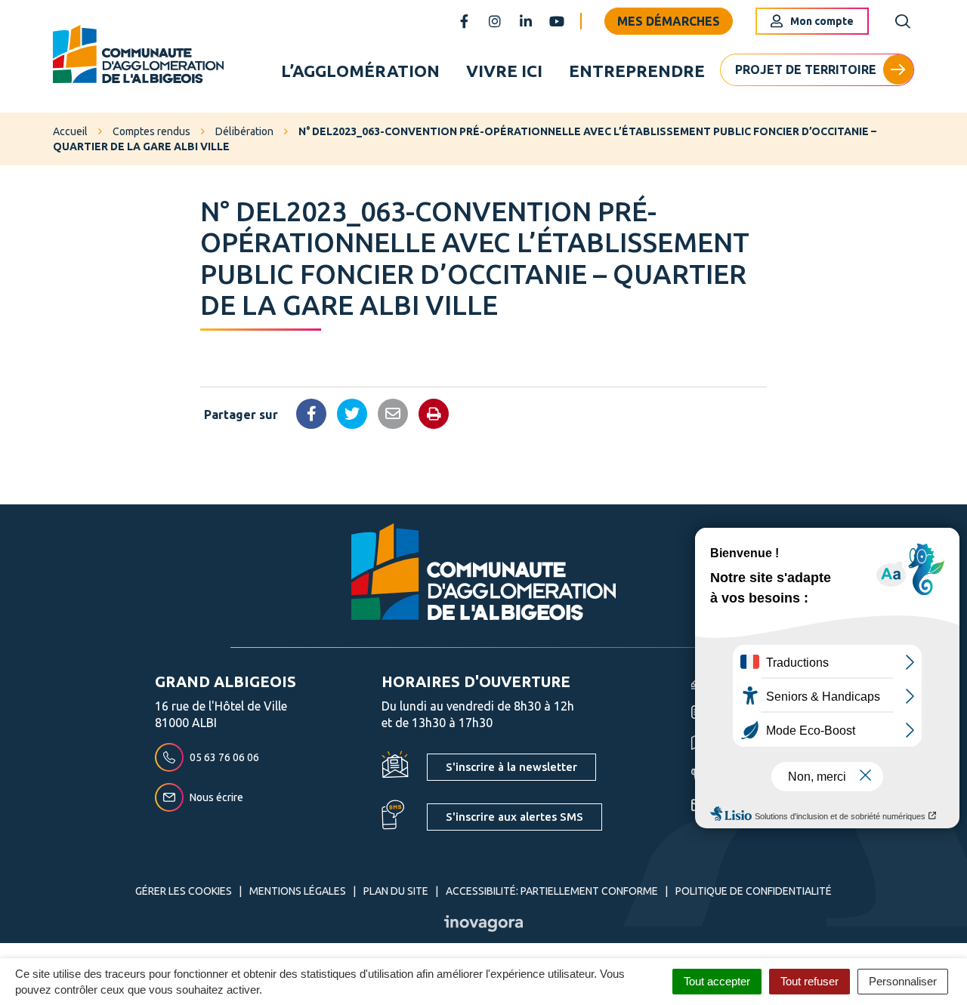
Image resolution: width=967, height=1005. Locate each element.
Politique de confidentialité (753, 891)
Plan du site (395, 891)
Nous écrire (216, 797)
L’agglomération (360, 70)
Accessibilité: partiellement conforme (552, 891)
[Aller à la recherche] (902, 21)
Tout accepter (717, 981)
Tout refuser (809, 981)
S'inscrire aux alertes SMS (514, 816)
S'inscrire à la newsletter (511, 766)
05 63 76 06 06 (224, 757)
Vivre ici (504, 70)
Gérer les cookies (183, 891)
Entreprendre (637, 70)
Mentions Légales (297, 891)
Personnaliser (903, 981)
